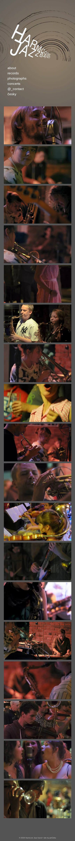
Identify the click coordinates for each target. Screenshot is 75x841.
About (12, 68)
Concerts (14, 83)
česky (12, 94)
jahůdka (53, 838)
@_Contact (16, 89)
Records (13, 73)
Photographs (17, 78)
